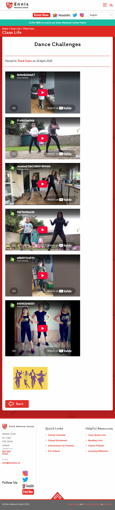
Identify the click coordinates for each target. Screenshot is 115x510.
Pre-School (54, 450)
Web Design (73, 504)
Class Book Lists (97, 434)
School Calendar (57, 434)
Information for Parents (61, 445)
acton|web (108, 504)
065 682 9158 (6, 452)
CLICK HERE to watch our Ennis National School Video (57, 22)
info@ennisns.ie (11, 463)
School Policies (96, 445)
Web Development (91, 504)
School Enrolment (57, 440)
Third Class (24, 61)
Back (19, 404)
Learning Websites (98, 450)
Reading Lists (95, 440)
